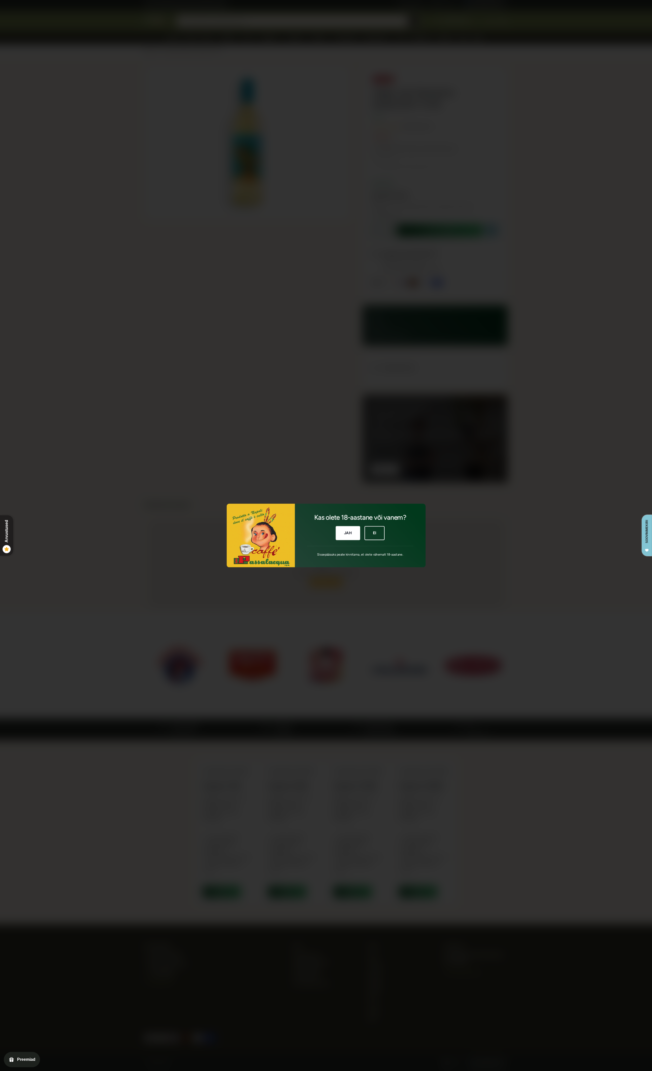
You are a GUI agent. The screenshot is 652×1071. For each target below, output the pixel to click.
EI (374, 533)
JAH (347, 533)
